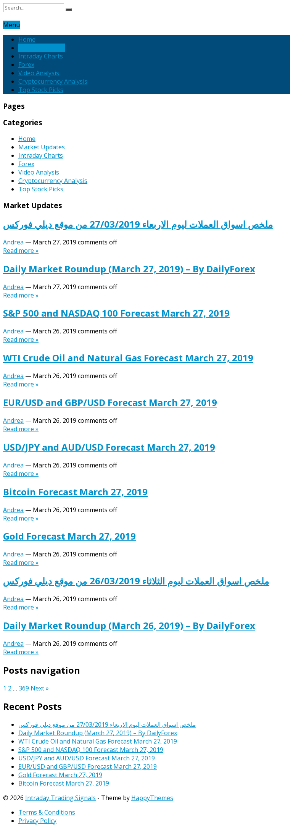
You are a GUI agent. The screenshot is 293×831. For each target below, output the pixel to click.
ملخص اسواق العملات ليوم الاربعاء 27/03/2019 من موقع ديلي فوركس (138, 224)
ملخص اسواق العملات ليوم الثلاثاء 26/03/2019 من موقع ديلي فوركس (136, 580)
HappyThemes (152, 798)
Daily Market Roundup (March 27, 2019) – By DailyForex (129, 268)
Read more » (21, 250)
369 (24, 688)
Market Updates (41, 48)
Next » (40, 688)
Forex (26, 64)
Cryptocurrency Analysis (52, 81)
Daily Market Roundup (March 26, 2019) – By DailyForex (129, 625)
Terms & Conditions (46, 812)
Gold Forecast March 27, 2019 (69, 536)
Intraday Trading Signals (60, 798)
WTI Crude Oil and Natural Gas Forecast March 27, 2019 (128, 357)
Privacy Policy (37, 820)
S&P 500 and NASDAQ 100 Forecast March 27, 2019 (116, 313)
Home (26, 39)
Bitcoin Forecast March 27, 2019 (75, 491)
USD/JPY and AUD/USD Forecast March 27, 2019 (109, 447)
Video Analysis (38, 73)
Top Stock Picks (40, 90)
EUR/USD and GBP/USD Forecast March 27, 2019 (110, 402)
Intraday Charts (40, 56)
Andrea (13, 242)
